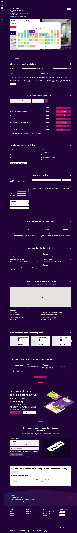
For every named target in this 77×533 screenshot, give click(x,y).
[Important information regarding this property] (70, 221)
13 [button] (19, 37)
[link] (40, 377)
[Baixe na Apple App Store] (62, 515)
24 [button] (30, 40)
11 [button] (33, 34)
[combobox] (25, 441)
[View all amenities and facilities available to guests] (70, 145)
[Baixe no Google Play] (62, 512)
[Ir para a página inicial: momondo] (8, 1)
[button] (2, 2)
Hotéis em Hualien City (45, 479)
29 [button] (25, 42)
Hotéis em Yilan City (45, 481)
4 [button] (33, 31)
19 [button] (36, 37)
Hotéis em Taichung (44, 478)
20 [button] (19, 40)
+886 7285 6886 (13, 14)
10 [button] (30, 34)
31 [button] (57, 42)
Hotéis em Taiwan (27, 6)
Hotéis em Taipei (15, 478)
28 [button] (22, 42)
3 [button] (30, 31)
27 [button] (19, 42)
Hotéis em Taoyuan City (16, 481)
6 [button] (46, 34)
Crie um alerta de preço (61, 367)
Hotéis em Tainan (15, 479)
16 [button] (27, 37)
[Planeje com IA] (2, 13)
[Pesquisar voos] (2, 5)
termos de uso (28, 456)
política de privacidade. (35, 456)
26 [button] (36, 40)
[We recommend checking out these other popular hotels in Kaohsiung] (70, 333)
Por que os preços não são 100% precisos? (20, 501)
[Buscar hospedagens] (2, 8)
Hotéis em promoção (13, 6)
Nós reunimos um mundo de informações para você (22, 499)
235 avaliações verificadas (20, 16)
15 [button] (52, 37)
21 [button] (22, 40)
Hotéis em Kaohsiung (35, 6)
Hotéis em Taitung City (16, 483)
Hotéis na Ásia (20, 6)
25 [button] (33, 40)
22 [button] (25, 40)
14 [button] (22, 37)
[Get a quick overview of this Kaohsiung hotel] (70, 64)
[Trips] (2, 16)
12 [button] (36, 34)
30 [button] (27, 42)
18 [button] (33, 37)
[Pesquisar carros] (2, 10)
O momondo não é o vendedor (18, 497)
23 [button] (27, 40)
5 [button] (36, 31)
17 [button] (30, 37)
